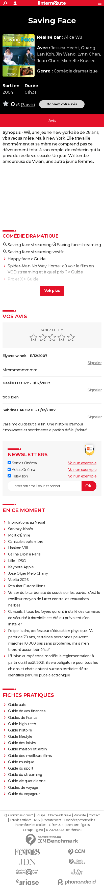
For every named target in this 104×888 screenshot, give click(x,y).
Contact (94, 815)
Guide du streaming (25, 774)
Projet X (15, 279)
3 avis (28, 105)
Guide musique (21, 762)
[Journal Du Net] (27, 862)
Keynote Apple (21, 567)
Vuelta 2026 (18, 579)
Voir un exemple (82, 463)
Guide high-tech (22, 724)
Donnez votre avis (62, 104)
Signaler (94, 363)
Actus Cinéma (23, 469)
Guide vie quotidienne (27, 781)
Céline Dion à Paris (24, 554)
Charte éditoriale (59, 815)
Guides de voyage (23, 787)
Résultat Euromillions (26, 586)
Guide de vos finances (27, 711)
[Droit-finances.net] (76, 862)
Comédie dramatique (76, 71)
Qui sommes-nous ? (18, 815)
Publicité (80, 815)
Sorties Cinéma (24, 463)
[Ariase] (27, 882)
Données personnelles (79, 820)
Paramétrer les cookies (30, 825)
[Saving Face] (19, 55)
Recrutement (52, 820)
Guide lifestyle (20, 736)
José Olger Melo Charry (28, 573)
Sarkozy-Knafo (20, 529)
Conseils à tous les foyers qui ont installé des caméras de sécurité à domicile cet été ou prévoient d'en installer (54, 617)
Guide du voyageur (24, 794)
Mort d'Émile (19, 535)
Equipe (40, 815)
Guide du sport (20, 768)
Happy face (19, 259)
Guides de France (23, 717)
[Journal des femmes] (27, 852)
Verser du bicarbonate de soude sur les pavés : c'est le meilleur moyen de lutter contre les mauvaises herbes (54, 598)
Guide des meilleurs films (30, 755)
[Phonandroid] (76, 882)
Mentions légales (78, 825)
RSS (37, 820)
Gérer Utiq (56, 825)
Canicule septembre (25, 541)
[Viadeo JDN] (76, 872)
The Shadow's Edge (27, 293)
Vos (52, 120)
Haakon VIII (18, 548)
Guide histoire (20, 730)
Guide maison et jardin (27, 749)
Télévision (19, 476)
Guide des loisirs (22, 743)
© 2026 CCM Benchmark (64, 830)
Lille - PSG (17, 561)
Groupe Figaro (33, 830)
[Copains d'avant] (27, 872)
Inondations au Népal (26, 522)
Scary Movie (19, 286)
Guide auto (17, 704)
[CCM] (76, 852)
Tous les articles (20, 820)
